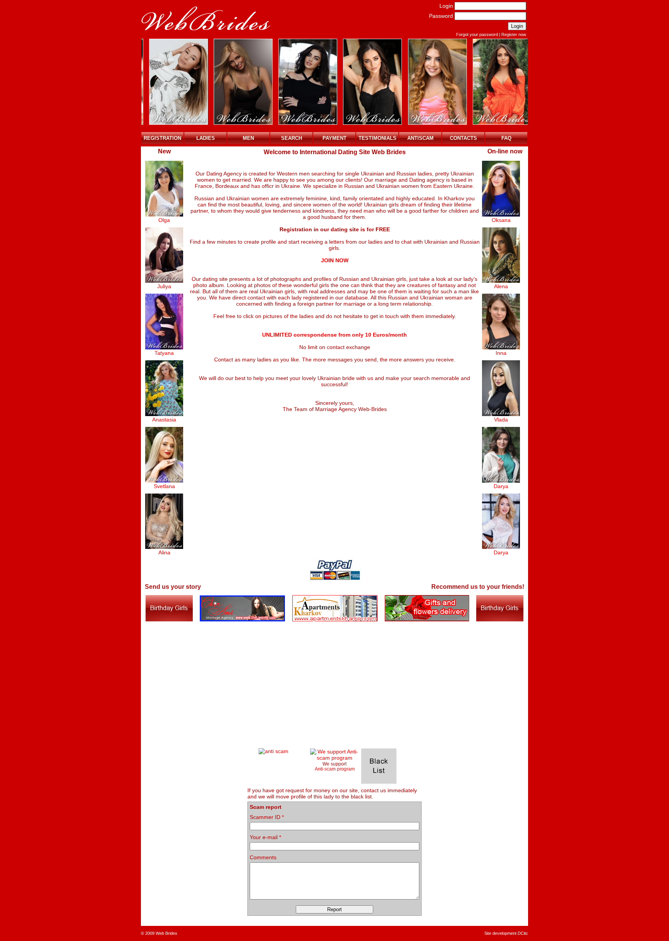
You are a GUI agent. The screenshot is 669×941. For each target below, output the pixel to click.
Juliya (164, 286)
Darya (501, 486)
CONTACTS (463, 138)
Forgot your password (477, 34)
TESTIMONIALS (377, 138)
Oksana (501, 220)
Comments (263, 857)
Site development (500, 933)
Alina (164, 552)
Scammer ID (267, 817)
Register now (513, 34)
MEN (248, 138)
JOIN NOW (334, 260)
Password (441, 16)
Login (446, 6)
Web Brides (166, 933)
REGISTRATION (162, 138)
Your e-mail (265, 837)
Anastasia (164, 419)
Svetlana (164, 486)
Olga (164, 220)
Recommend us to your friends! (477, 586)
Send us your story (173, 586)
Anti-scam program (335, 768)
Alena (501, 286)
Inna (501, 353)
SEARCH (291, 138)
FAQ (506, 138)
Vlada (501, 419)
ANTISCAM (420, 138)
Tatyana (164, 353)
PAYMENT (334, 138)
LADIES (205, 138)
